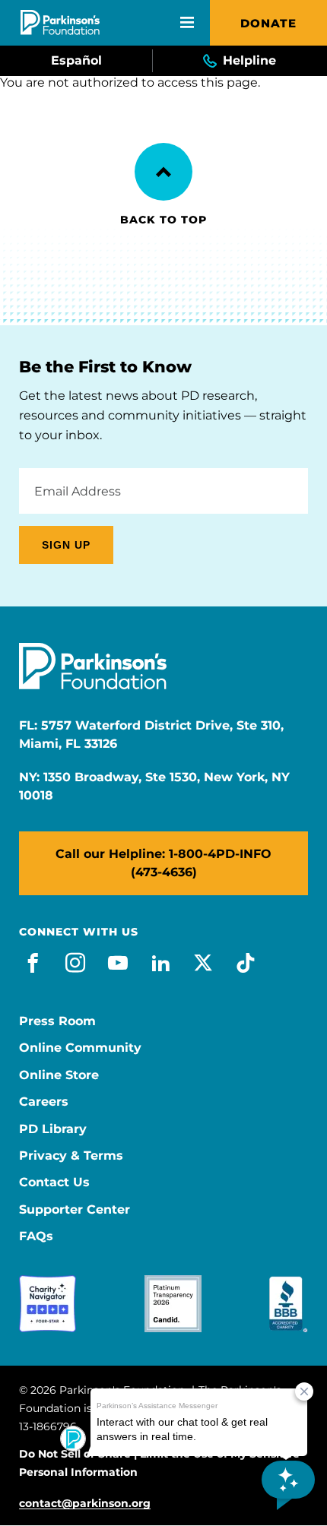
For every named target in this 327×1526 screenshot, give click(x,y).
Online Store (59, 1075)
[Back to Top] (163, 172)
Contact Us (54, 1182)
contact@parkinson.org (85, 1503)
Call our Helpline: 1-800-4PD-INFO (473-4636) (163, 863)
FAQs (36, 1236)
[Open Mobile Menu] (187, 23)
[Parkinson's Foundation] (60, 22)
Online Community (80, 1048)
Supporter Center (74, 1210)
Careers (43, 1102)
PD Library (53, 1129)
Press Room (57, 1021)
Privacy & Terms (71, 1156)
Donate (268, 23)
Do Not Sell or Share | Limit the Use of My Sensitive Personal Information (159, 1463)
